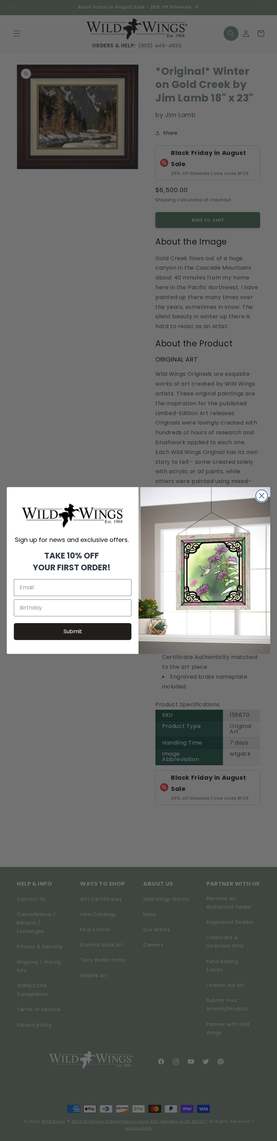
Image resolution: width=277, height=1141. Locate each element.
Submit (73, 631)
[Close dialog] (262, 496)
